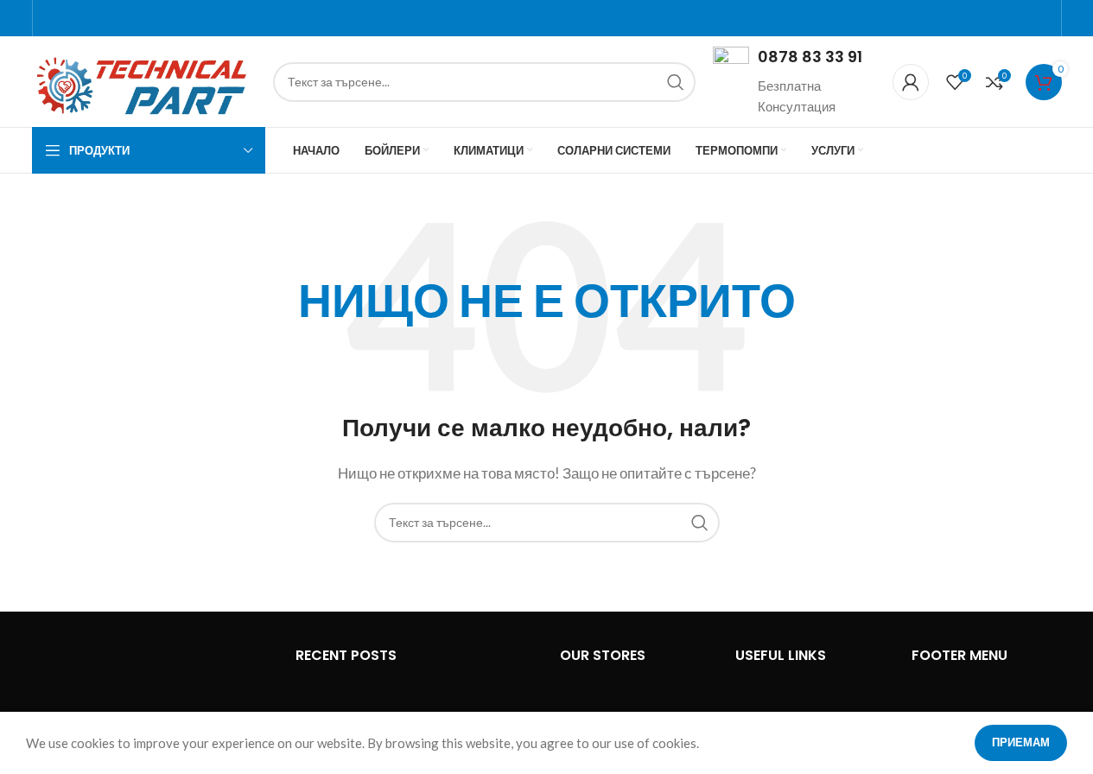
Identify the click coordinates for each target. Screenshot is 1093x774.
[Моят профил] (910, 82)
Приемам (1021, 742)
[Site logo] (144, 79)
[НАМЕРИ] (676, 82)
